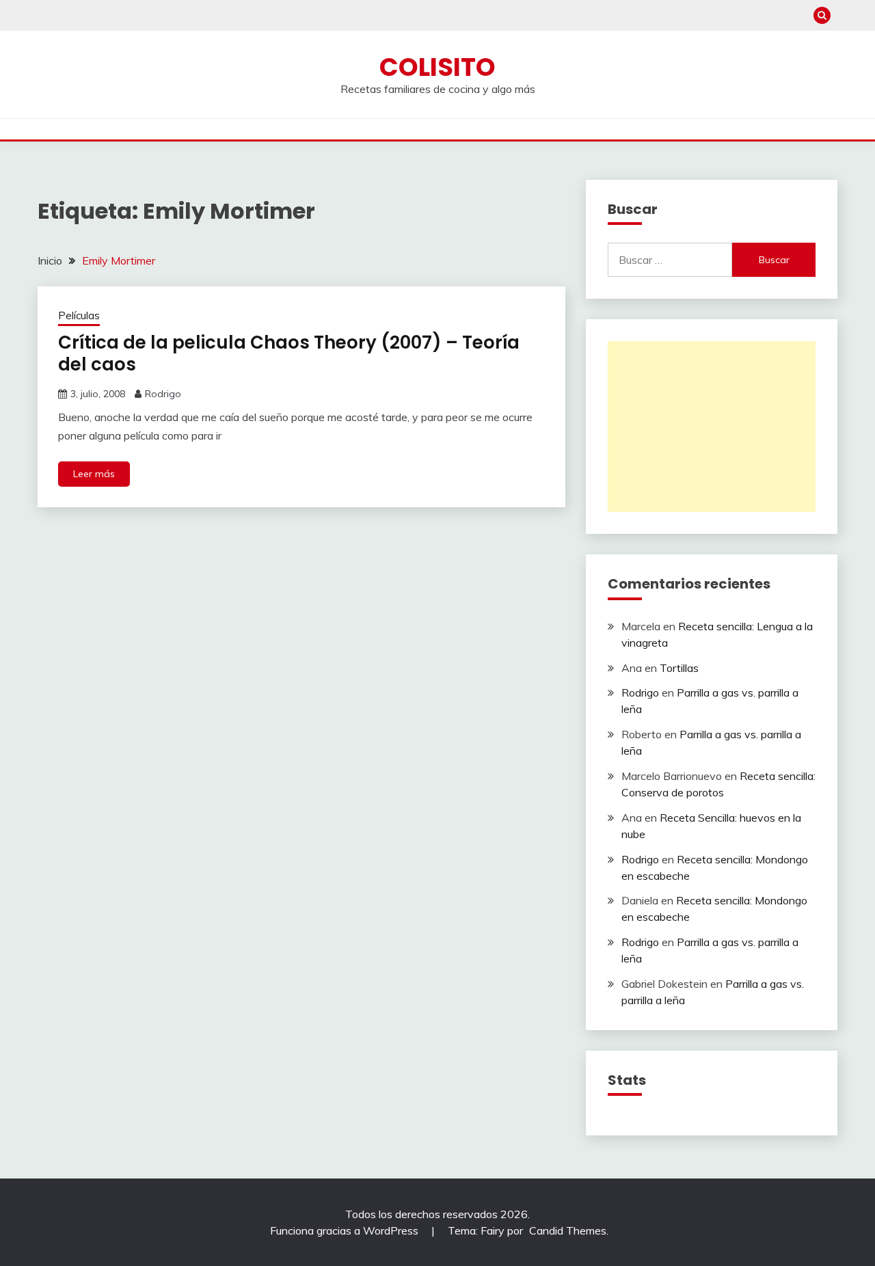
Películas (79, 315)
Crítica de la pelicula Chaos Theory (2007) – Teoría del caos (289, 353)
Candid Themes (567, 1230)
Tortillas (679, 668)
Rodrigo (163, 394)
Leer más (94, 474)
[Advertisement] (712, 426)
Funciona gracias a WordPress (345, 1230)
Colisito (437, 67)
